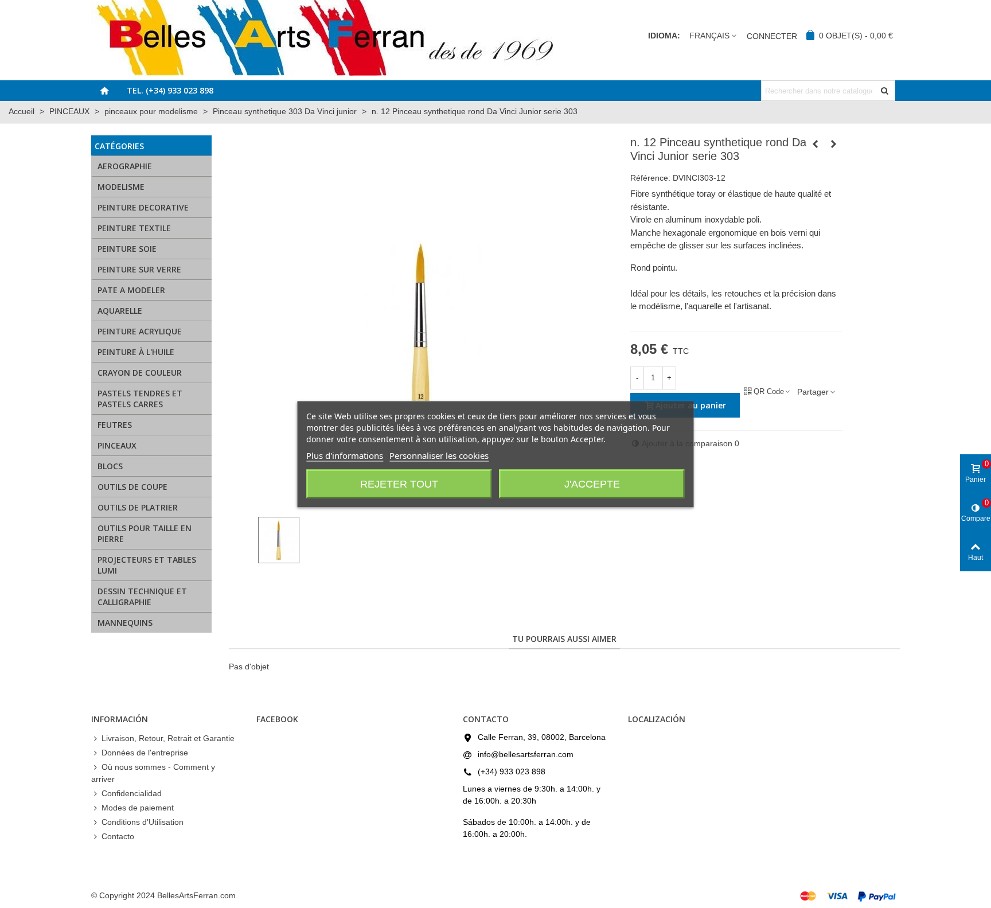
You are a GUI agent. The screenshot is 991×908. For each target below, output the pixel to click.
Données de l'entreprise (145, 752)
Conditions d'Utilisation (143, 822)
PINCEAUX (116, 445)
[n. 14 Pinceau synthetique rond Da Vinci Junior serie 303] (833, 144)
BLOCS (110, 466)
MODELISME (121, 186)
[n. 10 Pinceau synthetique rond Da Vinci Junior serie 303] (815, 144)
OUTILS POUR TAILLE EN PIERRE (144, 533)
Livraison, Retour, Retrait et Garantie (168, 738)
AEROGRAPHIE (124, 166)
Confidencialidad (132, 793)
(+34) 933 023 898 (511, 771)
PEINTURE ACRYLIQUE (139, 331)
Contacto (118, 836)
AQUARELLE (119, 310)
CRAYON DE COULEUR (139, 372)
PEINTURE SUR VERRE (139, 269)
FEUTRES (114, 424)
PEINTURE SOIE (127, 248)
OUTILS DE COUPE (132, 486)
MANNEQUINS (125, 622)
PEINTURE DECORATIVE (143, 207)
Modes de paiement (138, 807)
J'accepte (592, 483)
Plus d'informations (344, 455)
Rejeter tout (399, 483)
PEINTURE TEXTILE (134, 228)
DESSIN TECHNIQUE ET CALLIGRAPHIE (142, 596)
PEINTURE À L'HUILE (135, 351)
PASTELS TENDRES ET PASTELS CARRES (139, 399)
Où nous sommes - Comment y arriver (153, 773)
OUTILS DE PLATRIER (137, 507)
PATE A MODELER (131, 290)
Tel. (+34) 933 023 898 (170, 90)
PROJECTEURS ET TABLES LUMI (146, 565)
